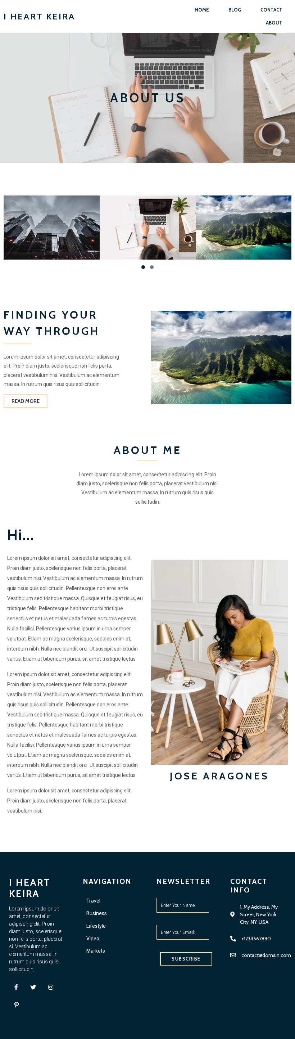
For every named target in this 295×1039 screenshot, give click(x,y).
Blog (234, 10)
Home (202, 10)
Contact (271, 10)
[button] (143, 267)
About (274, 23)
